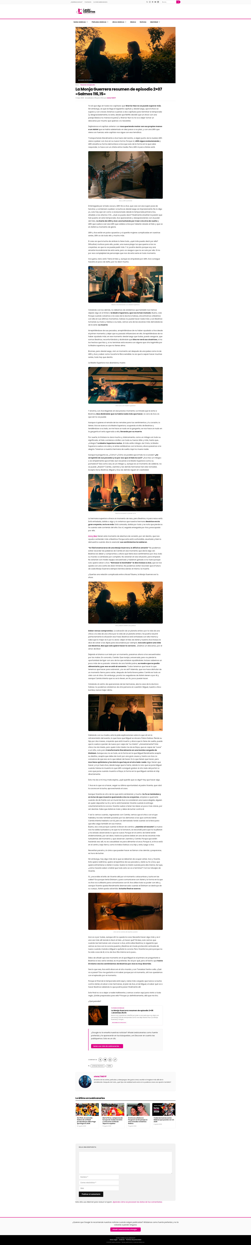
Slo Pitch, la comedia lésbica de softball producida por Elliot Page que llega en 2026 (86, 1120)
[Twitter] (147, 2)
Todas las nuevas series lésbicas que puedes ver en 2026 (164, 1120)
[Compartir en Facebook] (105, 1060)
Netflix (109, 1066)
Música (133, 22)
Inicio (77, 85)
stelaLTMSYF (100, 1076)
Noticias (143, 22)
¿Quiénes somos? (76, 2)
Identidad (154, 22)
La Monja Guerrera (98, 1066)
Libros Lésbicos (118, 22)
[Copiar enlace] (115, 1060)
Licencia (122, 1239)
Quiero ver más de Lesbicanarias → (107, 1046)
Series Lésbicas (80, 22)
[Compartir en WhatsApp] (110, 1060)
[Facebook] (152, 2)
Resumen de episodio (85, 80)
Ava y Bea (92, 536)
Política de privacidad (133, 1239)
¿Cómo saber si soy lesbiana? (125, 1238)
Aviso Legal (113, 1239)
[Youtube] (155, 2)
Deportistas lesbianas (110, 1105)
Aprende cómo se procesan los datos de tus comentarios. (137, 1202)
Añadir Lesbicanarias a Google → (125, 1229)
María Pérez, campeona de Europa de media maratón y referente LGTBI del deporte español (113, 1120)
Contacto (88, 2)
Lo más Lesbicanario (100, 2)
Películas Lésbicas (99, 22)
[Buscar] (178, 1)
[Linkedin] (158, 2)
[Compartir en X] (100, 1060)
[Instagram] (150, 2)
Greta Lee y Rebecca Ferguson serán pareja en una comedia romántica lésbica (137, 1120)
